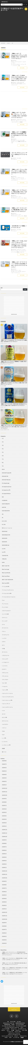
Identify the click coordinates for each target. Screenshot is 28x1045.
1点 (13, 196)
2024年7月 (4, 846)
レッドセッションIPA (6, 745)
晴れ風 (25, 215)
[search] (22, 5)
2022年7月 (4, 929)
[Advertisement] (14, 26)
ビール (22, 64)
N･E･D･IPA (4, 521)
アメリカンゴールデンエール (8, 590)
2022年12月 (4, 912)
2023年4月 (4, 898)
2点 (2, 441)
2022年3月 (4, 943)
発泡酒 (4, 385)
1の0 (13, 271)
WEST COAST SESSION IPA (7, 579)
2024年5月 (4, 853)
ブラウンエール (5, 672)
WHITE (14, 178)
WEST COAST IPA (5, 565)
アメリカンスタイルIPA (20, 140)
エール (3, 624)
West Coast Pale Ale (6, 572)
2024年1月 (4, 867)
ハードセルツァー (5, 662)
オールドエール (5, 627)
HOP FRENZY (19, 83)
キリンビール (15, 215)
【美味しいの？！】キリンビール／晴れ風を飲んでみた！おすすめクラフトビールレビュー (19, 209)
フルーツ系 (4, 683)
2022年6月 (4, 933)
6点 (18, 82)
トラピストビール (5, 655)
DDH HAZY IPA (5, 476)
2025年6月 (4, 809)
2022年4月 (4, 939)
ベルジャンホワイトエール (19, 177)
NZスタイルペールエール (7, 528)
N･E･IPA (3, 524)
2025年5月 (4, 812)
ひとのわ (19, 271)
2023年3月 (4, 901)
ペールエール (4, 686)
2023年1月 (4, 908)
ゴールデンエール (5, 634)
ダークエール (4, 652)
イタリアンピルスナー (18, 61)
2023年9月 (4, 881)
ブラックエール (5, 676)
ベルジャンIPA (5, 689)
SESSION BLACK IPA (6, 534)
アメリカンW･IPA (5, 586)
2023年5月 (4, 895)
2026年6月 (4, 767)
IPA (14, 140)
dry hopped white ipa (6, 493)
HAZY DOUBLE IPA (6, 503)
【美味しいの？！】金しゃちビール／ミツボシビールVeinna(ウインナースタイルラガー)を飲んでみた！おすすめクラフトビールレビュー (19, 244)
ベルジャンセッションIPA (7, 700)
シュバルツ (4, 638)
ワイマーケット (17, 272)
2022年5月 (4, 936)
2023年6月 (4, 891)
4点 (13, 61)
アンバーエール (5, 603)
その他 (19, 158)
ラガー (20, 196)
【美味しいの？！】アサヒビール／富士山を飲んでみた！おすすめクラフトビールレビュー (19, 191)
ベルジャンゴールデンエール (8, 696)
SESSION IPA (4, 538)
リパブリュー (15, 65)
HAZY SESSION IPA (6, 510)
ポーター (4, 714)
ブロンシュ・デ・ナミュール (21, 120)
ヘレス (3, 710)
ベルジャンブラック (6, 703)
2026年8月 (4, 760)
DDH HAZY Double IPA (6, 472)
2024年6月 (4, 850)
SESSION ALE (6, 429)
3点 (2, 445)
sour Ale (3, 548)
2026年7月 (4, 764)
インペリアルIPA (5, 614)
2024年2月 (4, 864)
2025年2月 (4, 822)
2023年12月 (4, 871)
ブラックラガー (5, 679)
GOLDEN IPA (4, 500)
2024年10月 (4, 836)
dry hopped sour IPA (6, 490)
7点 (13, 140)
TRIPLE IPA (4, 559)
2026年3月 (4, 777)
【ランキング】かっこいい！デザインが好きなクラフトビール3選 (19, 154)
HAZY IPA (22, 82)
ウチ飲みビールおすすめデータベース (12, 9)
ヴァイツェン (4, 617)
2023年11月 (4, 874)
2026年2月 (4, 781)
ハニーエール (4, 665)
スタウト (4, 641)
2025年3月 (4, 819)
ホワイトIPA (4, 717)
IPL (2, 517)
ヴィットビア (4, 621)
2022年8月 (4, 926)
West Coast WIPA (5, 583)
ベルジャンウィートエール (7, 693)
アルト (3, 600)
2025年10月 (4, 795)
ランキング (15, 159)
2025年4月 (4, 815)
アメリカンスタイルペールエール (8, 596)
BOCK (3, 469)
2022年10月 (4, 919)
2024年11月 (4, 833)
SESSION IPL (4, 541)
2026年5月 (4, 771)
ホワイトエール (23, 119)
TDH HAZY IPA (5, 555)
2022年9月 (4, 922)
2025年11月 (4, 791)
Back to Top (14, 1009)
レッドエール (4, 741)
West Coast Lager (5, 569)
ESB (3, 496)
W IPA (3, 562)
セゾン (3, 645)
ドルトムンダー (5, 658)
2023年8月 (4, 884)
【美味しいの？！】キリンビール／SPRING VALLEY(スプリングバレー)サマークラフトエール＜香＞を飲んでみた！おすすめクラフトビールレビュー (14, 427)
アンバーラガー (23, 249)
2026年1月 (4, 784)
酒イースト (4, 751)
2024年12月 (4, 829)
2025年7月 (4, 805)
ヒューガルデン (21, 178)
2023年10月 (4, 877)
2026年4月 (4, 774)
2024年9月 (4, 839)
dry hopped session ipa (6, 486)
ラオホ (3, 731)
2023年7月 (4, 888)
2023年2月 (4, 905)
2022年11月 (4, 915)
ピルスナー (16, 196)
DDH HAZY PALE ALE (6, 479)
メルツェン (4, 727)
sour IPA (3, 552)
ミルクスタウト (5, 724)
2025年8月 (4, 802)
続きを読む (22, 67)
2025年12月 (4, 788)
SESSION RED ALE (5, 545)
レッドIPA (4, 738)
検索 (1, 287)
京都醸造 (19, 141)
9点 (2, 466)
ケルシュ (4, 631)
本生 (19, 65)
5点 (18, 119)
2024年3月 (4, 860)
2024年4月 (4, 857)
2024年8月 (4, 843)
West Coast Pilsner (6, 576)
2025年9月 (4, 798)
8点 (2, 462)
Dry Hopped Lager (5, 483)
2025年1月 (4, 826)
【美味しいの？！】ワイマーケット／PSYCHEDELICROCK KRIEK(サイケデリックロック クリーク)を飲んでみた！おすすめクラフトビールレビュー (14, 953)
